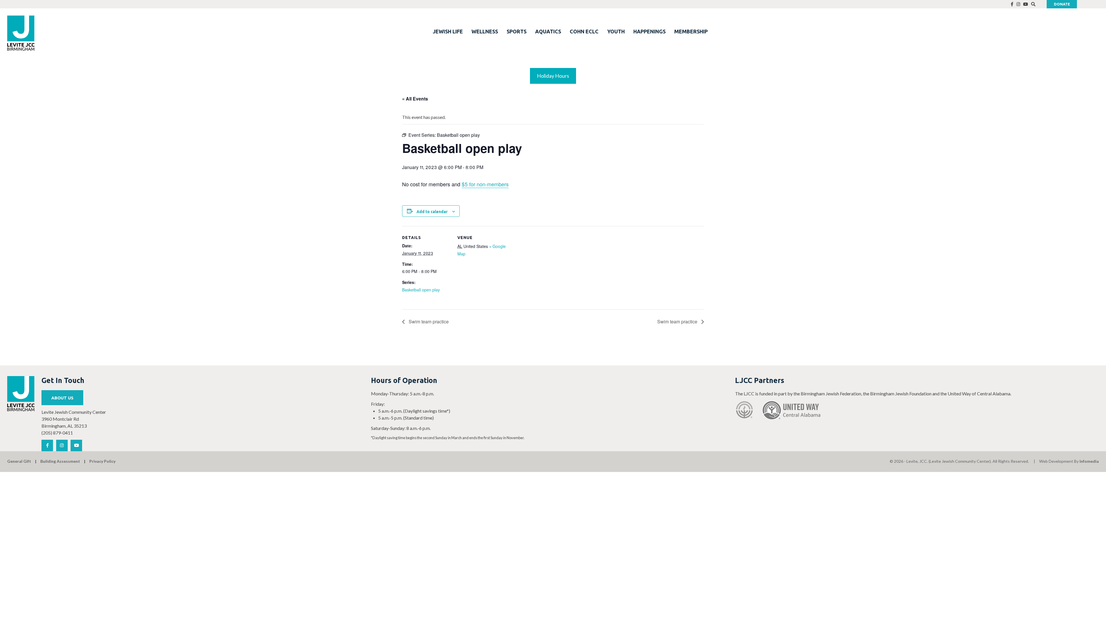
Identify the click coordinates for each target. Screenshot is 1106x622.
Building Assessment (60, 461)
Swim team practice (428, 321)
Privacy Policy (102, 461)
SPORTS (517, 31)
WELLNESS (484, 31)
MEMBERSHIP (691, 31)
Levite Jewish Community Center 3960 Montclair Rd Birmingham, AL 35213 (73, 418)
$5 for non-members (485, 184)
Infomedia (1089, 461)
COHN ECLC (584, 31)
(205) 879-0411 (57, 432)
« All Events (415, 98)
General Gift (19, 461)
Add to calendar (432, 212)
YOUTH (616, 31)
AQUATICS (548, 31)
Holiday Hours (553, 76)
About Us (62, 397)
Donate (1062, 4)
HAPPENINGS (649, 31)
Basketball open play (421, 290)
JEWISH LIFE (448, 31)
